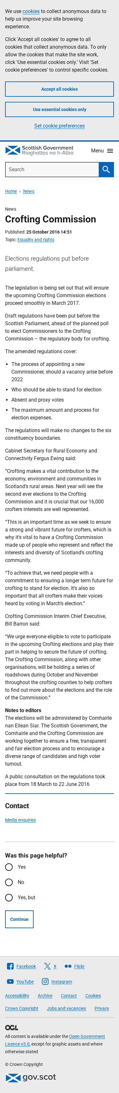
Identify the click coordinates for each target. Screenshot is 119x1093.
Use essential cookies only (59, 109)
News (28, 191)
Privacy (102, 1008)
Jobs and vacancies (66, 1008)
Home (11, 191)
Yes (22, 867)
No (21, 882)
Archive (45, 995)
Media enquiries (20, 820)
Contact (69, 995)
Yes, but (26, 897)
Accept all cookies (59, 89)
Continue (19, 919)
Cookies (93, 995)
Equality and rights (35, 239)
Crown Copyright (21, 1008)
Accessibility (17, 995)
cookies (31, 11)
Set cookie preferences (59, 126)
